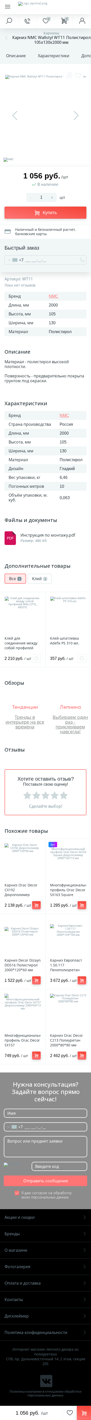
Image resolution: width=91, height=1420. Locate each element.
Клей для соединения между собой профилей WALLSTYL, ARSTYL (21, 645)
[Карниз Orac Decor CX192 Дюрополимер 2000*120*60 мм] (23, 861)
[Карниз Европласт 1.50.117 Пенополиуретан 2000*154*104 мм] (68, 937)
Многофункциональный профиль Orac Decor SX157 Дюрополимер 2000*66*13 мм (23, 1045)
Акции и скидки (20, 1217)
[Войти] (82, 21)
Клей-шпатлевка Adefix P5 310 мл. (64, 640)
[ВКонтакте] (46, 1381)
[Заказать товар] (36, 658)
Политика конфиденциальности (36, 1332)
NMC (53, 296)
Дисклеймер (17, 1316)
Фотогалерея (17, 1266)
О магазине (16, 1250)
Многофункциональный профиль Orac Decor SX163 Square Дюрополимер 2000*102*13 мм (68, 895)
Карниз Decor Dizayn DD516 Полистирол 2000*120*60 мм (23, 965)
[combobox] (14, 260)
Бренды (12, 1233)
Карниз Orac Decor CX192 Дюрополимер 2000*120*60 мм (21, 892)
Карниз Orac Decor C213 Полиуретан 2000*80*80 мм (66, 1040)
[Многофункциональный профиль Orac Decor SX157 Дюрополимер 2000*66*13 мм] (23, 1012)
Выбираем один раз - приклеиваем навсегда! (70, 724)
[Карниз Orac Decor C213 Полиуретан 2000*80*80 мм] (68, 1012)
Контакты (14, 1299)
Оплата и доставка (23, 1283)
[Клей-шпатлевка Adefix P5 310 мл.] (68, 615)
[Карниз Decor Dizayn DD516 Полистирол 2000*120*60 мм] (23, 937)
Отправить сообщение (45, 1181)
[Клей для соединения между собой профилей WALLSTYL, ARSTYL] (23, 615)
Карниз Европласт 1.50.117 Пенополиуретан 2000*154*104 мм (66, 967)
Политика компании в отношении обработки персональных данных (45, 1393)
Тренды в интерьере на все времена (25, 722)
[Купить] (36, 905)
